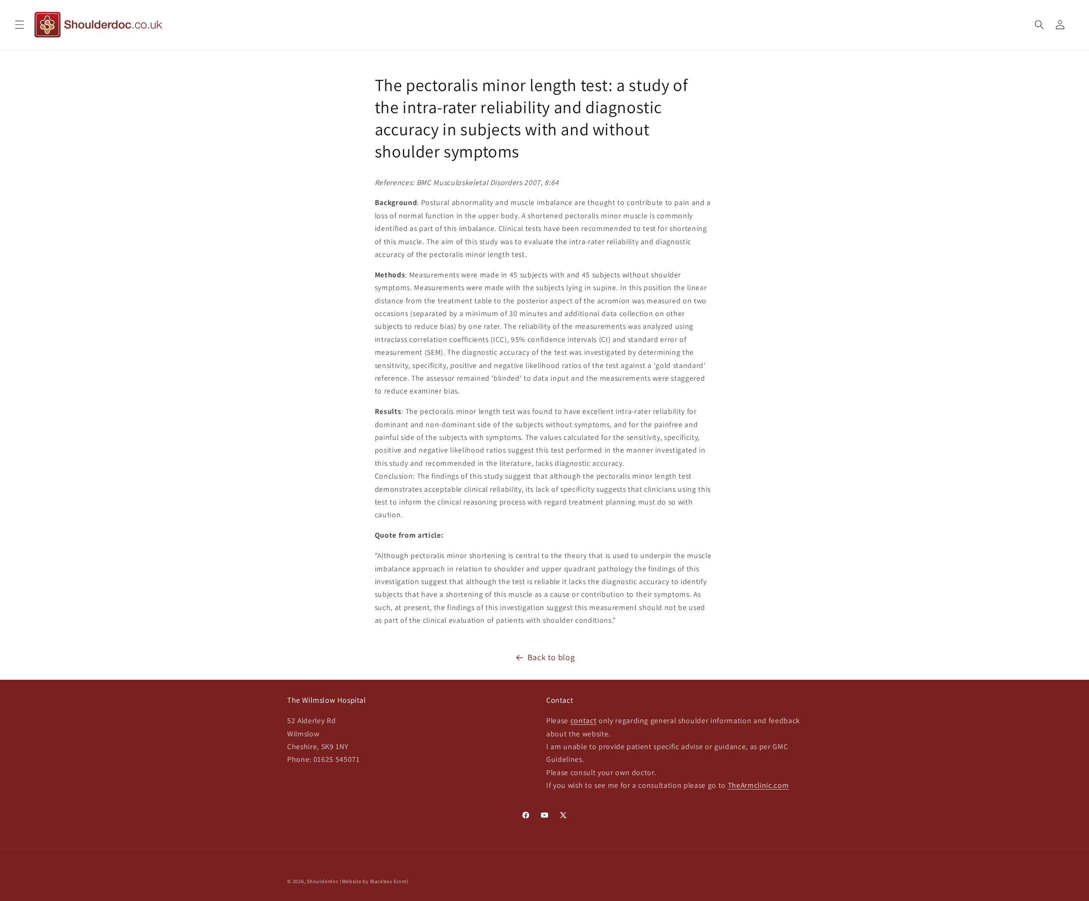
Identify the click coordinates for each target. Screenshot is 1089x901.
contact (583, 720)
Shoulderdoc (322, 881)
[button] (19, 24)
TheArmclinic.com (758, 785)
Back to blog (551, 657)
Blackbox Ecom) (389, 881)
